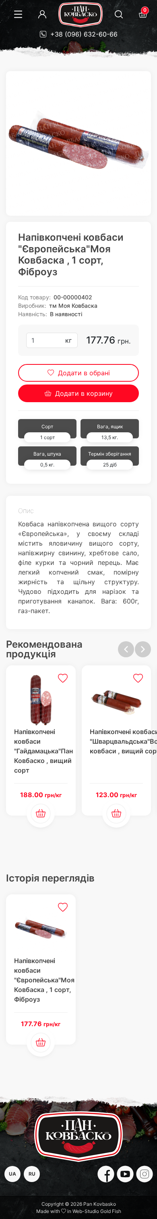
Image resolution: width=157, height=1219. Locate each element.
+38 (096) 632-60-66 (83, 34)
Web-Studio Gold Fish (96, 1211)
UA (12, 1174)
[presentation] (126, 649)
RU (32, 1174)
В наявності (66, 314)
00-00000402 (73, 297)
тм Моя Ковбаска (73, 305)
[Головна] (80, 14)
